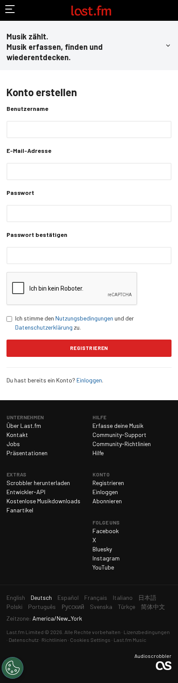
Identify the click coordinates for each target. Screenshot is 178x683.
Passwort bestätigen (36, 234)
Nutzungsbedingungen (84, 318)
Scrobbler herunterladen (38, 482)
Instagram (106, 558)
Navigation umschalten (10, 10)
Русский (72, 606)
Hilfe (98, 452)
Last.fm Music (130, 640)
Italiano (123, 597)
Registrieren (108, 482)
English (15, 597)
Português (42, 606)
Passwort (20, 192)
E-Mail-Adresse (28, 150)
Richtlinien (54, 640)
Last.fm (91, 10)
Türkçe (126, 606)
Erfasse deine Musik (117, 425)
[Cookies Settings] (12, 668)
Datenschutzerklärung (44, 327)
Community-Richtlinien (121, 443)
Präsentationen (27, 452)
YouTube (103, 567)
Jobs (13, 443)
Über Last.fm (23, 425)
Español (68, 597)
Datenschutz (23, 640)
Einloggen (89, 380)
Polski (14, 606)
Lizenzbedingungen (147, 632)
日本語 (147, 597)
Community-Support (119, 434)
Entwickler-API (25, 491)
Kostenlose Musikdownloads (43, 501)
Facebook (105, 530)
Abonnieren (107, 501)
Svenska (101, 606)
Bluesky (102, 549)
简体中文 (153, 606)
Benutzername (27, 108)
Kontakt (17, 434)
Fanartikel (19, 510)
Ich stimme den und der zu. (74, 322)
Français (95, 597)
